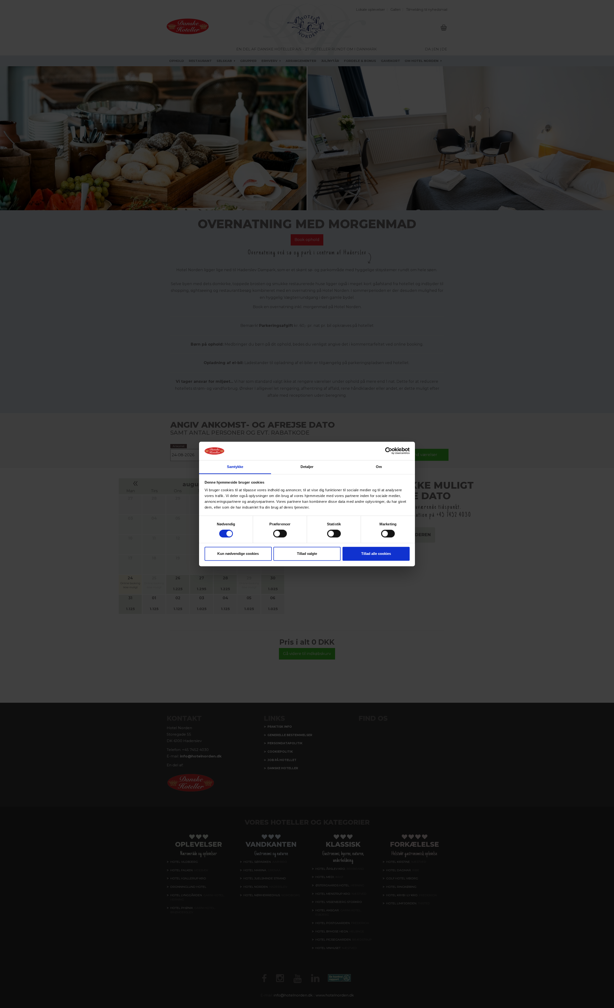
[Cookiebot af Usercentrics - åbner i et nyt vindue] (389, 451)
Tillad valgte (307, 554)
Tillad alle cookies (376, 554)
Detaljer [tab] (307, 467)
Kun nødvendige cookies (238, 554)
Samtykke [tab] (235, 467)
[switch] (280, 534)
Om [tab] (379, 467)
